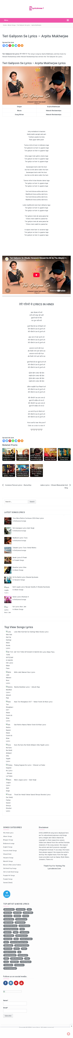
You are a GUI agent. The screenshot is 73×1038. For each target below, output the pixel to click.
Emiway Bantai (20, 922)
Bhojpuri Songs (8, 840)
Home (4, 25)
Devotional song (21, 919)
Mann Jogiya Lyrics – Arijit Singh (25, 780)
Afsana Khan (20, 909)
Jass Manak (24, 932)
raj (19, 952)
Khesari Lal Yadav (26, 939)
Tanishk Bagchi (25, 962)
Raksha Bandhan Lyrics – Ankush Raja (27, 687)
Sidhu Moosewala (16, 958)
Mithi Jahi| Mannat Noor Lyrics (24, 672)
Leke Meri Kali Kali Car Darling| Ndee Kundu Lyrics (31, 632)
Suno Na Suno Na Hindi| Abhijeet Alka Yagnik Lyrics (31, 745)
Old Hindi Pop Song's (22, 945)
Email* (5, 1008)
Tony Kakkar (8, 965)
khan (16, 939)
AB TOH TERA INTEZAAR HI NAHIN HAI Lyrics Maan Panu (34, 652)
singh (27, 958)
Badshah (17, 916)
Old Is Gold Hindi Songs (10, 872)
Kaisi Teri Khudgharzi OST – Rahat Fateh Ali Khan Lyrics (33, 702)
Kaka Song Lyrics (22, 935)
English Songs (7, 847)
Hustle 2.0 (7, 932)
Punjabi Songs (7, 879)
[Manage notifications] (68, 1033)
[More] (22, 45)
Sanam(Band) (23, 955)
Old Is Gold (8, 948)
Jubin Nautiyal (9, 935)
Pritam (24, 948)
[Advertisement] (54, 885)
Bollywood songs (8, 843)
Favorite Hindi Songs (10, 850)
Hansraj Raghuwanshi (11, 929)
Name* (5, 1000)
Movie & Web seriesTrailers (12, 865)
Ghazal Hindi (7, 854)
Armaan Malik (28, 912)
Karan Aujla (8, 939)
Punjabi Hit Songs (9, 875)
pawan (17, 948)
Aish (29, 909)
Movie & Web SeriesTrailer (19, 942)
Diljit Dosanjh (8, 922)
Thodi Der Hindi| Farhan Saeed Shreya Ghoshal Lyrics (32, 795)
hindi (22, 929)
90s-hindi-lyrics (9, 909)
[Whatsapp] (13, 45)
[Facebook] (3, 45)
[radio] (32, 430)
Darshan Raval (9, 919)
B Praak (25, 916)
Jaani (15, 932)
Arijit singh (17, 912)
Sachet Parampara (10, 955)
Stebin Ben (14, 962)
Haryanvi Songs (8, 858)
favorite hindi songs (10, 926)
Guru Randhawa (24, 926)
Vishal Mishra (19, 965)
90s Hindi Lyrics (8, 833)
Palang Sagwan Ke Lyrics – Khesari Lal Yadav (29, 765)
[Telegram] (16, 45)
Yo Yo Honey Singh (10, 968)
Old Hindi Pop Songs (9, 868)
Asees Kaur (8, 916)
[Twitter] (7, 45)
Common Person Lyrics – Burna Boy (18, 485)
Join (6, 895)
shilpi (6, 958)
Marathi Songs (8, 861)
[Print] (19, 45)
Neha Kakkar (8, 945)
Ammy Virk (8, 912)
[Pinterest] (10, 45)
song (6, 962)
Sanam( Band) (7, 882)
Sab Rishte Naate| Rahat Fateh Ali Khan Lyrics (30, 725)
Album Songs (12, 25)
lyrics (6, 942)
